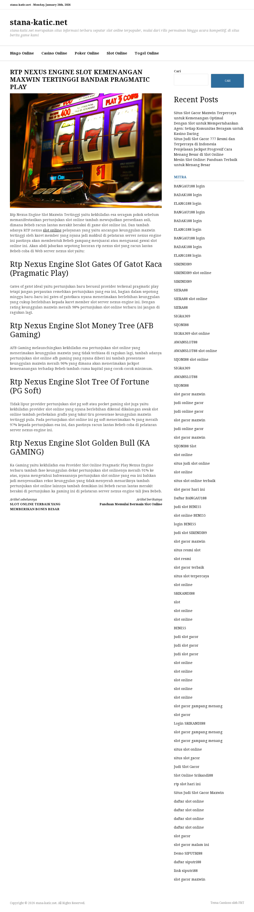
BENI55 (180, 628)
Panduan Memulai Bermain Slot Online (130, 502)
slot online (52, 230)
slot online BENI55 (190, 515)
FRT (241, 903)
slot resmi (182, 559)
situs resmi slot (187, 550)
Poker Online (87, 53)
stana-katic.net (38, 22)
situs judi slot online (192, 463)
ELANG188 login (187, 203)
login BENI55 (185, 524)
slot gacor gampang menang (198, 706)
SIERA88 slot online (190, 299)
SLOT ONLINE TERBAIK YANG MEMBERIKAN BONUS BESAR (35, 504)
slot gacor (182, 715)
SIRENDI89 (183, 264)
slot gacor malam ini (191, 845)
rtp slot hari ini (187, 784)
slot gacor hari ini (189, 489)
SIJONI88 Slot (185, 446)
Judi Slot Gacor (186, 767)
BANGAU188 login (189, 186)
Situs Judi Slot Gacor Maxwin (199, 793)
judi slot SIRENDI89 (190, 533)
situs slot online (188, 749)
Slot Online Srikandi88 (193, 775)
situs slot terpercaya (191, 576)
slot (177, 602)
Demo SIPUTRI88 (188, 853)
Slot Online (117, 53)
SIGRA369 (182, 316)
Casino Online (54, 53)
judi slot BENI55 (187, 507)
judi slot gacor (186, 637)
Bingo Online (22, 53)
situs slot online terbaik (194, 481)
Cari (177, 71)
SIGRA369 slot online (192, 333)
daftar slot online (189, 801)
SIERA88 (181, 290)
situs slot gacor (187, 758)
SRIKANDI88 (184, 593)
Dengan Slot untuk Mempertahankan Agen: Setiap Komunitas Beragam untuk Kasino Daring (208, 128)
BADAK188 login (188, 195)
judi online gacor (189, 403)
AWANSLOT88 (185, 342)
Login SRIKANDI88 (189, 723)
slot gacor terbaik (189, 567)
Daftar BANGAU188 (190, 498)
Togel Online (147, 53)
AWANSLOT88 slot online (195, 351)
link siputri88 (186, 871)
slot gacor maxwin (189, 394)
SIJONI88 (181, 325)
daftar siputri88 (187, 862)
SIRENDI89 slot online (192, 273)
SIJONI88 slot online (191, 359)
